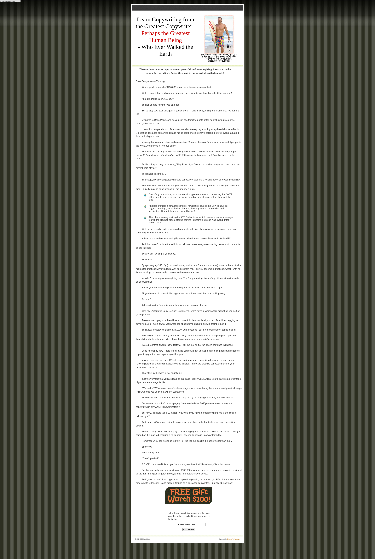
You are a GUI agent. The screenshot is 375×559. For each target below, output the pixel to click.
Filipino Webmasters (233, 539)
